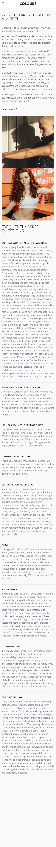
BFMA (23, 36)
